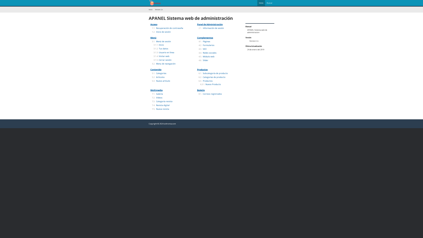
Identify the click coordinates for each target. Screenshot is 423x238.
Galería (159, 94)
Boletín (201, 90)
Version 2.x (159, 9)
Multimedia (156, 90)
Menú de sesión (163, 41)
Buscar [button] (269, 3)
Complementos (205, 37)
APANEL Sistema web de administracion (257, 31)
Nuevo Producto (213, 84)
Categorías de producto (214, 77)
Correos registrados (212, 94)
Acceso (153, 24)
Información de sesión (213, 28)
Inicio (261, 3)
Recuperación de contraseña (169, 28)
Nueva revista (162, 109)
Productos (202, 69)
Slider (205, 60)
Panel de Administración (210, 24)
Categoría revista (164, 101)
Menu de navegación (165, 63)
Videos (159, 97)
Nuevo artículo (163, 81)
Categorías (161, 73)
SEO (205, 49)
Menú (153, 37)
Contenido (155, 69)
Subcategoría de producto (215, 73)
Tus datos (163, 48)
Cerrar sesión (165, 60)
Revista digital (163, 105)
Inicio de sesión (163, 32)
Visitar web (164, 56)
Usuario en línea (166, 52)
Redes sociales (209, 52)
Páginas (206, 41)
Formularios (208, 45)
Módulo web (208, 56)
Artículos (160, 77)
